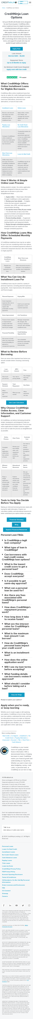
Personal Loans (7, 846)
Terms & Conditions (9, 877)
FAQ (3, 888)
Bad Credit (6, 736)
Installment (23, 736)
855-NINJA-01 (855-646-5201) (14, 830)
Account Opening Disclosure (12, 874)
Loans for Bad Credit (24, 154)
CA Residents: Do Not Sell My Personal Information (16, 881)
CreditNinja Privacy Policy (11, 869)
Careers (5, 896)
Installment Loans (7, 108)
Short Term (25, 740)
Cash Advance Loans (9, 857)
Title (19, 740)
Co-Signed (14, 736)
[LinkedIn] (10, 905)
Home (3, 8)
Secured (13, 740)
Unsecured (5, 740)
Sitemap (5, 893)
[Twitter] (23, 905)
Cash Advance (16, 742)
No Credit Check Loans (10, 855)
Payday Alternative (21, 738)
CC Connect (6, 890)
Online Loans (22, 108)
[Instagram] (29, 905)
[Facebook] (3, 905)
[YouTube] (16, 905)
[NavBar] (30, 2)
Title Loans (6, 863)
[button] (16, 541)
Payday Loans (7, 860)
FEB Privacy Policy (8, 871)
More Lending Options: (9, 733)
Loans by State (7, 866)
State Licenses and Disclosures (13, 885)
